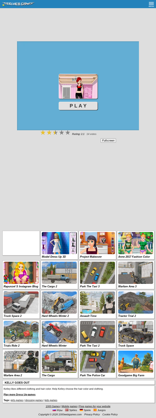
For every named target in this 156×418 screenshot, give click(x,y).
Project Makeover (91, 256)
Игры (60, 410)
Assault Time (88, 315)
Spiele (87, 410)
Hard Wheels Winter (54, 345)
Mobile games (69, 406)
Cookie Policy (110, 414)
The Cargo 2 (49, 286)
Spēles (73, 410)
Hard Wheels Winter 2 (55, 315)
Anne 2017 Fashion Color (134, 256)
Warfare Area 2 (13, 375)
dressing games (34, 400)
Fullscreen (108, 140)
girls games (17, 400)
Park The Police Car (92, 375)
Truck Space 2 (13, 315)
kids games (51, 400)
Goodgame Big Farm (131, 375)
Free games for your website (94, 406)
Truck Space (126, 345)
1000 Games (53, 406)
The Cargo (48, 375)
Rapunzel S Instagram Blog (21, 286)
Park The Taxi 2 (90, 345)
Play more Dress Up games (20, 394)
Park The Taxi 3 (90, 286)
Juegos (102, 410)
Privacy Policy (92, 414)
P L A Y (78, 105)
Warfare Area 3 (127, 286)
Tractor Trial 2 (127, 315)
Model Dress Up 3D (54, 256)
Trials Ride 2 (12, 345)
